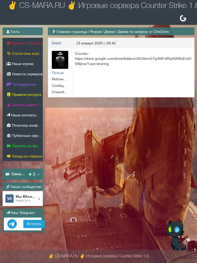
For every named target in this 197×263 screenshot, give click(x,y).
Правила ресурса (26, 94)
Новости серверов (27, 74)
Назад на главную (26, 156)
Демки (109, 32)
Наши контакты (23, 115)
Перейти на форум (27, 146)
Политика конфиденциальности (27, 125)
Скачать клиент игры (27, 105)
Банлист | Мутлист (27, 43)
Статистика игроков (27, 53)
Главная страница (71, 32)
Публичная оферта (27, 136)
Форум (95, 32)
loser (56, 43)
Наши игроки (22, 64)
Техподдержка (23, 84)
